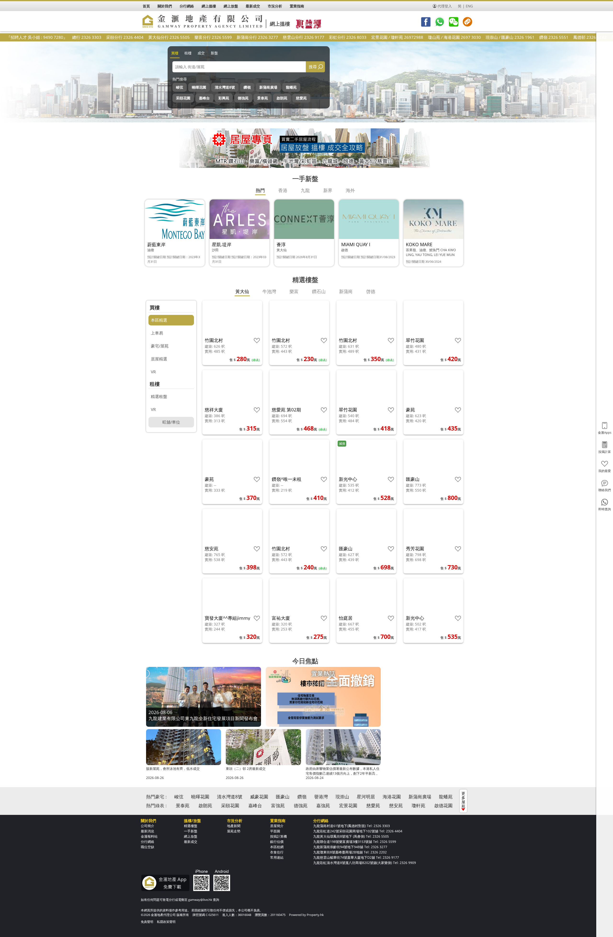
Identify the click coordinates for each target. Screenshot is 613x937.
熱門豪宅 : (156, 797)
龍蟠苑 (291, 87)
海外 (350, 190)
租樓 (188, 53)
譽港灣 (321, 797)
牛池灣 (269, 291)
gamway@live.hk (200, 899)
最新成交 (190, 841)
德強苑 (243, 98)
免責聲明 (147, 922)
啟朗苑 (282, 98)
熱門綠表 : (156, 805)
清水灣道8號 (225, 87)
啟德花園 (443, 805)
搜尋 (313, 66)
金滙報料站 (149, 836)
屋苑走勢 (233, 831)
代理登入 (444, 6)
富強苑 (278, 805)
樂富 (294, 291)
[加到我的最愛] (257, 341)
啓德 (370, 291)
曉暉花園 (199, 87)
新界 (327, 190)
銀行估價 (277, 841)
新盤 (214, 53)
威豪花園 (259, 797)
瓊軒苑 (418, 805)
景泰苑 (262, 98)
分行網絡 (147, 841)
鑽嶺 (247, 87)
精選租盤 (159, 396)
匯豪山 (282, 797)
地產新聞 (233, 825)
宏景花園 (348, 805)
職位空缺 (147, 847)
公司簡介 (147, 825)
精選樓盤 (190, 825)
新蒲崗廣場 (268, 87)
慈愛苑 (301, 98)
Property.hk (315, 915)
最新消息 (147, 831)
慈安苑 (396, 805)
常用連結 (277, 857)
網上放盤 (190, 836)
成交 (201, 53)
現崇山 (342, 797)
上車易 (157, 333)
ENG (469, 6)
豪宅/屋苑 (160, 346)
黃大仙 (242, 291)
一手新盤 (190, 831)
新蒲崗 (346, 291)
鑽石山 (319, 291)
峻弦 (179, 87)
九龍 (305, 190)
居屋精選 (159, 359)
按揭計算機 (278, 836)
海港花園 (392, 797)
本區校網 (277, 847)
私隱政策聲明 (166, 922)
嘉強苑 (323, 805)
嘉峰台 (204, 98)
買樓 (174, 53)
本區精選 (159, 320)
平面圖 (275, 831)
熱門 (260, 190)
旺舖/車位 (171, 422)
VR (153, 372)
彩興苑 (223, 98)
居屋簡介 (277, 825)
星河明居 (366, 797)
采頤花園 (183, 98)
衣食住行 (277, 852)
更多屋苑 (463, 800)
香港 (282, 190)
